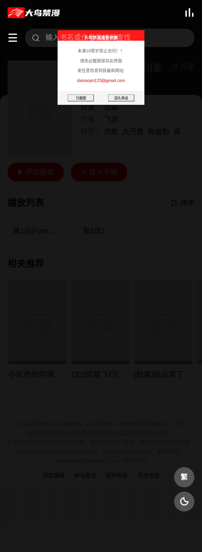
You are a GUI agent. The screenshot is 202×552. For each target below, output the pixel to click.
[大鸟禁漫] (34, 13)
